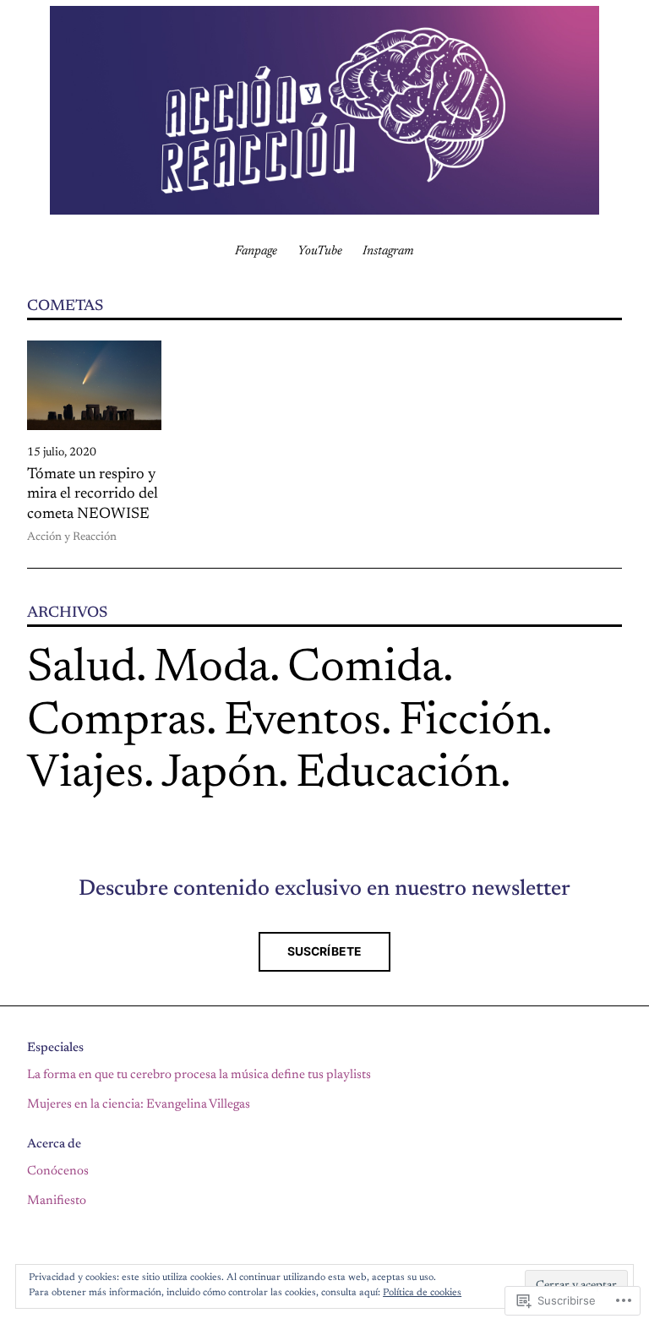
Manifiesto (56, 1201)
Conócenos (58, 1171)
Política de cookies (422, 1293)
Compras (116, 723)
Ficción (470, 723)
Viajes (85, 775)
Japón (219, 775)
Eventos (302, 723)
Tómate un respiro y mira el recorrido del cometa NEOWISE (92, 494)
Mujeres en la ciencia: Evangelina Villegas (138, 1104)
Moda (212, 669)
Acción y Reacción (72, 537)
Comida (365, 669)
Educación (398, 775)
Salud (81, 669)
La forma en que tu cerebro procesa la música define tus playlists (199, 1075)
